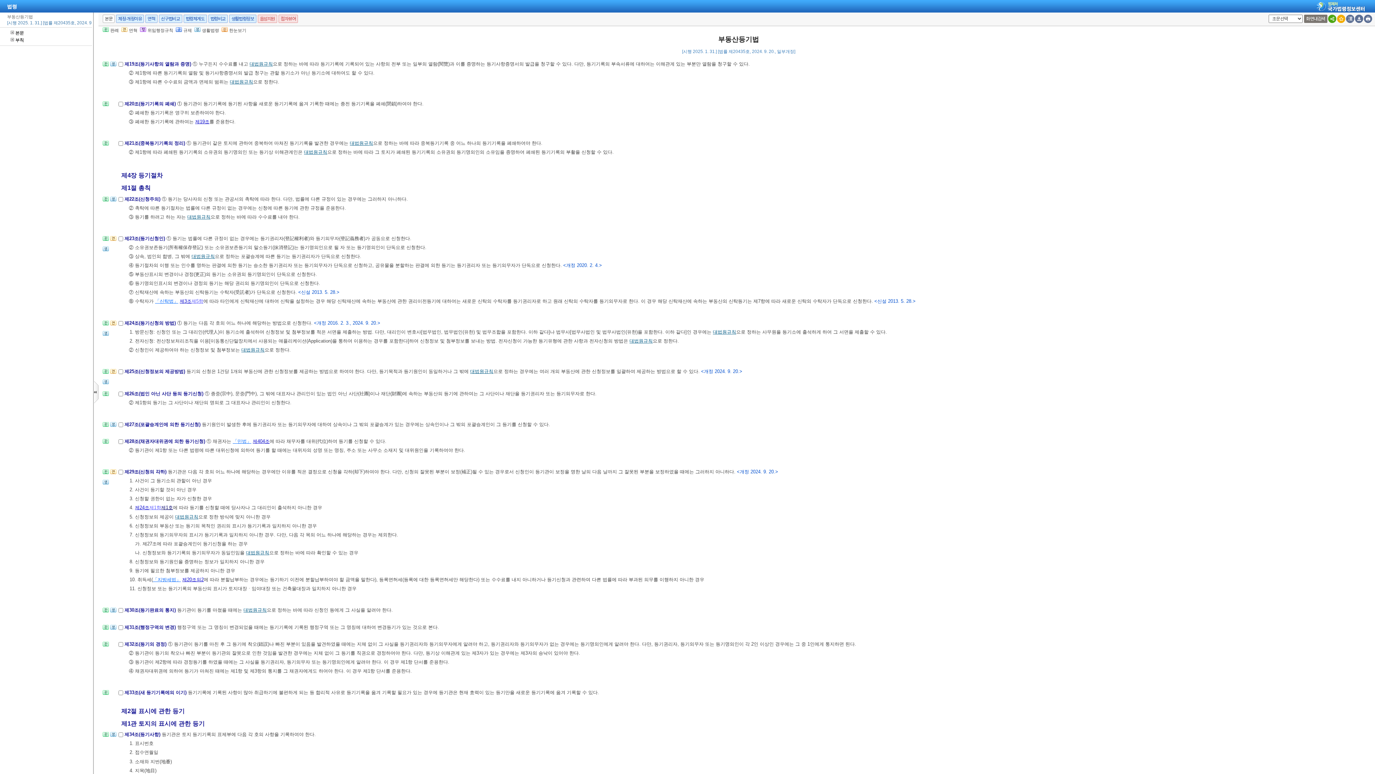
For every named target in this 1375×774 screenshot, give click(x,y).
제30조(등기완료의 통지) (151, 610)
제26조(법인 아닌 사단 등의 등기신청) (165, 393)
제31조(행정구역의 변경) (151, 627)
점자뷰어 (288, 19)
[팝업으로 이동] (113, 66)
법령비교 (218, 19)
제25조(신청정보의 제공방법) (156, 371)
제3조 (186, 301)
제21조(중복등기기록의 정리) (156, 143)
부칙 (19, 40)
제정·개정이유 (130, 19)
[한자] (1350, 19)
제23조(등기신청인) (146, 238)
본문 (19, 32)
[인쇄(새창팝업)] (1368, 19)
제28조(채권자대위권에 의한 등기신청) (166, 441)
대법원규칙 (261, 64)
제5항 (197, 301)
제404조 (261, 441)
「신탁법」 (166, 301)
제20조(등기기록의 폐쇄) (151, 103)
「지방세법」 (167, 579)
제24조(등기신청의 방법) (151, 323)
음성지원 (267, 19)
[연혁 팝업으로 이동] (113, 240)
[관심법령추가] (1341, 19)
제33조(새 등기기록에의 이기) (156, 692)
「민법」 (242, 441)
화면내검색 (1315, 19)
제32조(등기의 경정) (146, 644)
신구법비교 (170, 19)
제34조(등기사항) (143, 734)
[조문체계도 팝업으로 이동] (106, 66)
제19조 (202, 121)
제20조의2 (193, 579)
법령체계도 (195, 19)
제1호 (167, 507)
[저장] (1359, 19)
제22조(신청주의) (143, 199)
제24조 (142, 507)
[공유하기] (1332, 19)
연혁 (151, 19)
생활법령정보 (242, 19)
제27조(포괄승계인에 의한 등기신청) (163, 424)
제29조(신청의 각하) (146, 471)
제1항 (155, 507)
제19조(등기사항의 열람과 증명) (159, 64)
